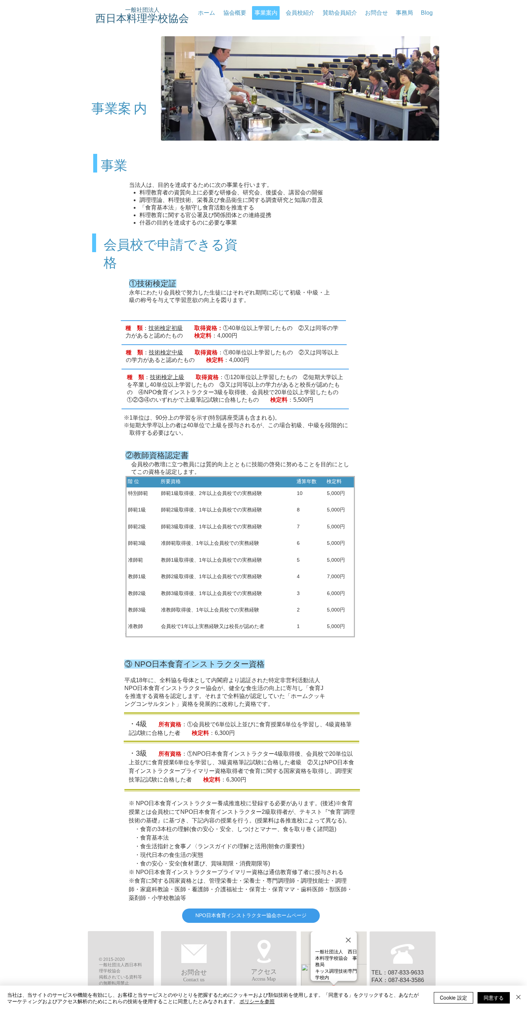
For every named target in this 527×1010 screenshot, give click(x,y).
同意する (494, 997)
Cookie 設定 (453, 997)
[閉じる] (518, 997)
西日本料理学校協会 (142, 18)
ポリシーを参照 (257, 1001)
